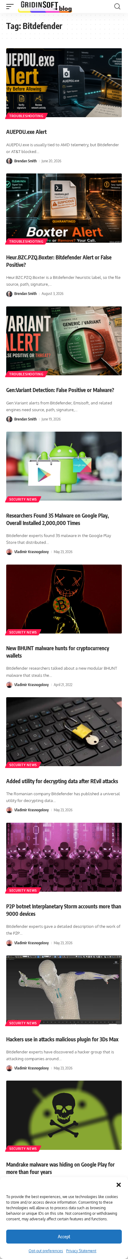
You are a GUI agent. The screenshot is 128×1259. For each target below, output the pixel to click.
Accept (64, 1236)
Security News (23, 499)
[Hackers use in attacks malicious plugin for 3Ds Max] (64, 989)
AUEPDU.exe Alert (26, 131)
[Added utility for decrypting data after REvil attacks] (64, 731)
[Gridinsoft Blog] (45, 6)
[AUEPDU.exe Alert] (64, 82)
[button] (119, 1185)
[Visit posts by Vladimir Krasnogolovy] (9, 552)
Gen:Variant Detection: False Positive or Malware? (60, 389)
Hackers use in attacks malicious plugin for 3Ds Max (62, 1039)
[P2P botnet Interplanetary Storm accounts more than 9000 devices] (64, 857)
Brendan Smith (25, 161)
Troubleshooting (26, 116)
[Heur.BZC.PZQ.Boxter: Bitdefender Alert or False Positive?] (64, 207)
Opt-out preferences (46, 1250)
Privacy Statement (81, 1250)
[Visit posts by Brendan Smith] (9, 161)
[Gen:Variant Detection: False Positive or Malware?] (64, 340)
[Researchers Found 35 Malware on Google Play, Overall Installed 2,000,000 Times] (64, 466)
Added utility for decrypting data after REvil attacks (62, 781)
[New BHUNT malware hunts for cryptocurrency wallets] (64, 599)
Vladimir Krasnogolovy (31, 551)
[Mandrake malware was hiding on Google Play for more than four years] (64, 1115)
